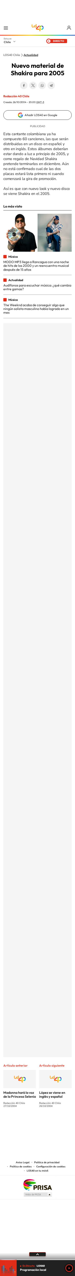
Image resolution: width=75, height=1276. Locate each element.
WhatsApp (42, 85)
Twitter (33, 85)
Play (69, 1268)
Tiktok (12, 1121)
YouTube (29, 1121)
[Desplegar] (37, 1254)
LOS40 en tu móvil (37, 1170)
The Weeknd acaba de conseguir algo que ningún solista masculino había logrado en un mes (36, 309)
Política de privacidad (46, 1162)
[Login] (69, 28)
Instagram (21, 1121)
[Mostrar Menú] (5, 27)
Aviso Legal (23, 1162)
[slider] (37, 1259)
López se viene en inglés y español (52, 1094)
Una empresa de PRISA (37, 1184)
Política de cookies (21, 1166)
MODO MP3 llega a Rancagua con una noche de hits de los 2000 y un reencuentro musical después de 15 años (36, 266)
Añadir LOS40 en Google (41, 115)
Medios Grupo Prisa (37, 1194)
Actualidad (31, 55)
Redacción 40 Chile (16, 96)
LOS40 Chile (37, 27)
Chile (7, 42)
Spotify (54, 1121)
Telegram (51, 85)
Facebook (24, 85)
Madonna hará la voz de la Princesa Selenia (19, 1094)
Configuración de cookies (50, 1166)
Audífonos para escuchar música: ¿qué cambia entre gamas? (37, 287)
